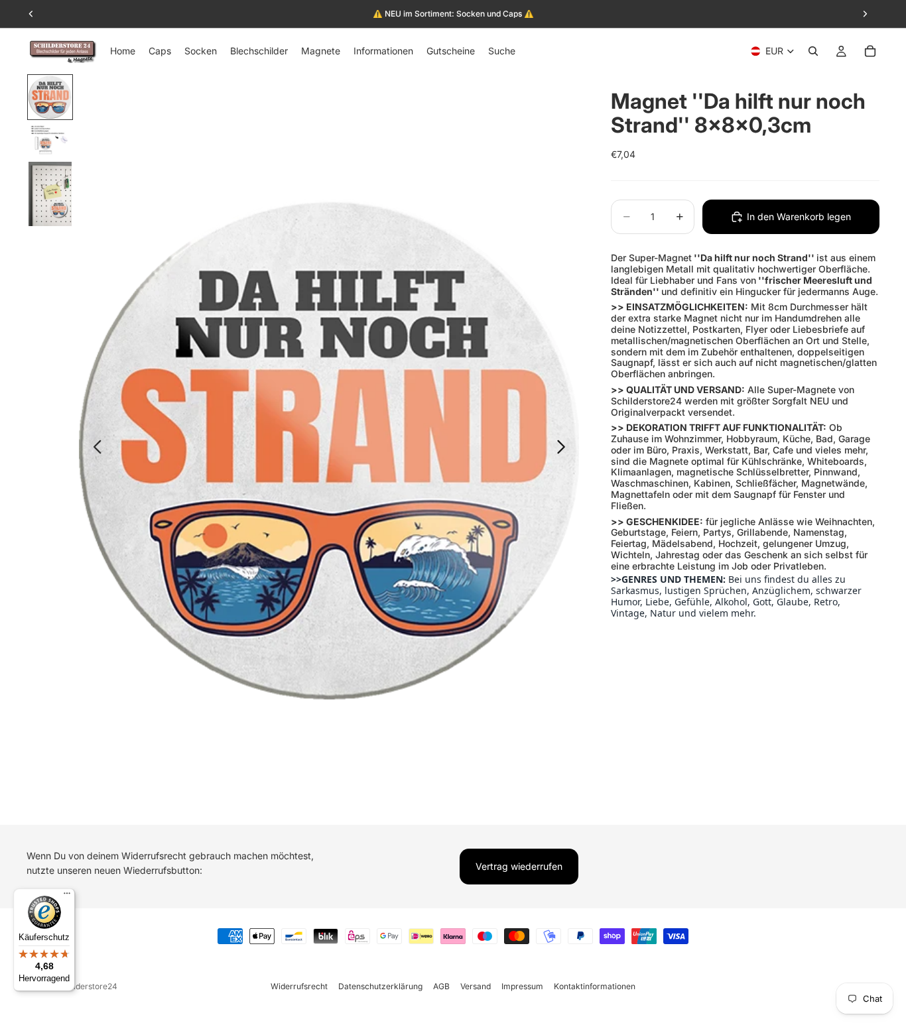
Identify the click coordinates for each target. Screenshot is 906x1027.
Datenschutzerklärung (380, 986)
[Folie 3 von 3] (50, 194)
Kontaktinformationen (594, 986)
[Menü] (67, 896)
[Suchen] (813, 51)
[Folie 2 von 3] (50, 140)
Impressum (522, 986)
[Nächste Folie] (565, 449)
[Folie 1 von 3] (50, 97)
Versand (475, 986)
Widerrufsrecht (299, 986)
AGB (441, 986)
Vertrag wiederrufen (519, 866)
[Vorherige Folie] (94, 449)
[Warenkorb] (870, 51)
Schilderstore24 (87, 986)
